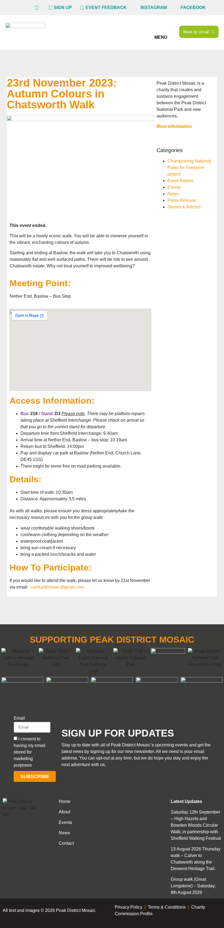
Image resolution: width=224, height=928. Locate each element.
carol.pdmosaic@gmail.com (57, 587)
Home (64, 801)
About (64, 811)
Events (174, 187)
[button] (161, 29)
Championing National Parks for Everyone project (189, 167)
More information (174, 126)
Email (19, 718)
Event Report (180, 180)
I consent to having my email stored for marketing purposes (29, 752)
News (173, 193)
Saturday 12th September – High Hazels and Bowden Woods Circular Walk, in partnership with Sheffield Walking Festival (196, 825)
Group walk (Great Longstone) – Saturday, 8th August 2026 (193, 886)
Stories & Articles (184, 207)
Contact (66, 843)
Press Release (181, 200)
